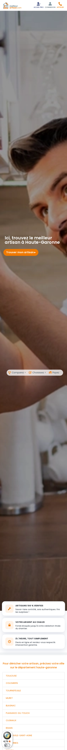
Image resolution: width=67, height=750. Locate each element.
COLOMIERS (12, 683)
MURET (9, 698)
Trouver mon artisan (20, 252)
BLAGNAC (11, 705)
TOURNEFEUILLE (13, 690)
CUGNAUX (11, 720)
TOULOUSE (11, 675)
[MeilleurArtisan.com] (12, 5)
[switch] (7, 745)
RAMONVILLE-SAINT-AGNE (19, 735)
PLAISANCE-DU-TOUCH (18, 713)
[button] (60, 5)
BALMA (9, 727)
